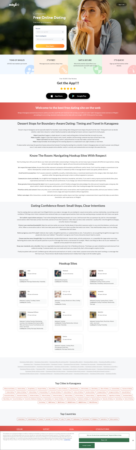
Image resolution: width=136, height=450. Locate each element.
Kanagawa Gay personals (88, 364)
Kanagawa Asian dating (41, 362)
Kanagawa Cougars (56, 364)
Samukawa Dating (127, 395)
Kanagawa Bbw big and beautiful (58, 362)
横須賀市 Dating (71, 402)
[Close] (133, 440)
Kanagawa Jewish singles (61, 366)
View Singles (50, 46)
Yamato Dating (47, 399)
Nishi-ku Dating (79, 395)
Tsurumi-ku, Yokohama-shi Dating (33, 399)
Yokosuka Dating (96, 399)
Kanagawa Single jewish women (76, 371)
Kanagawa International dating (27, 366)
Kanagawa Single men (46, 373)
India (62, 419)
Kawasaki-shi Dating (22, 395)
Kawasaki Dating (126, 392)
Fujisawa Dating (115, 388)
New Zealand (86, 419)
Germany (55, 419)
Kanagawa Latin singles (77, 366)
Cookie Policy (67, 439)
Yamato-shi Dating (58, 399)
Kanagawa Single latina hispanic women (98, 371)
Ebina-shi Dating (104, 388)
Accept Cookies (87, 445)
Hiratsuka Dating (43, 392)
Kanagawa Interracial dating (45, 366)
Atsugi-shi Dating (42, 388)
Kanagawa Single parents (81, 373)
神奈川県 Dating (93, 402)
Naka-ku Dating (68, 395)
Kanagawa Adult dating (26, 362)
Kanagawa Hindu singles (104, 364)
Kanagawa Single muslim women (63, 373)
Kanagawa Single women (97, 373)
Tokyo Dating (6, 399)
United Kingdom (32, 419)
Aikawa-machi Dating (9, 388)
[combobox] (49, 32)
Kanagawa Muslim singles (54, 369)
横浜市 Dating (61, 402)
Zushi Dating (42, 402)
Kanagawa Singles (111, 373)
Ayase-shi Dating (62, 388)
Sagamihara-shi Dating (114, 395)
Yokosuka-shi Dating (108, 399)
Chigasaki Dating (74, 388)
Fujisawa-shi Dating (127, 388)
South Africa (104, 419)
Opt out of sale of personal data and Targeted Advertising (104, 435)
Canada (41, 419)
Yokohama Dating (71, 399)
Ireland (68, 419)
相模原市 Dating (82, 402)
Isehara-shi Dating (78, 392)
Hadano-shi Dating (21, 392)
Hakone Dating (32, 392)
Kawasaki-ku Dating (9, 395)
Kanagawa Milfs (40, 369)
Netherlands (76, 419)
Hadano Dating (10, 392)
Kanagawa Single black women (106, 369)
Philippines (95, 419)
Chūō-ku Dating (84, 388)
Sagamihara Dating (101, 395)
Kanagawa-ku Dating (114, 392)
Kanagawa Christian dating (42, 364)
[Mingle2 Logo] (14, 4)
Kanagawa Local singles (110, 366)
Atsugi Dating (31, 388)
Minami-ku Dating (57, 395)
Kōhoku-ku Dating (34, 395)
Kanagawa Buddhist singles (107, 362)
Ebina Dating (94, 388)
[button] (121, 4)
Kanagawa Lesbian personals (93, 366)
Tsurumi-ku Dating (17, 399)
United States (21, 419)
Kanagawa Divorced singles (72, 364)
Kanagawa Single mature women (29, 373)
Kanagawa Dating (101, 392)
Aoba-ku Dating (21, 388)
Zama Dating (119, 399)
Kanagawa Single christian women (56, 371)
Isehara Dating (67, 392)
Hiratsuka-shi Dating (56, 392)
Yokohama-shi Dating (83, 399)
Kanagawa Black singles (91, 362)
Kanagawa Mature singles (27, 369)
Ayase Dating (52, 388)
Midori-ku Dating (46, 395)
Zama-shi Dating (129, 399)
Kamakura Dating (90, 392)
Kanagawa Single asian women (87, 369)
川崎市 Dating (51, 402)
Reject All (104, 440)
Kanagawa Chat (28, 364)
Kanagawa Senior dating (70, 369)
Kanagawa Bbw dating (76, 362)
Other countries (114, 419)
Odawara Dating (90, 395)
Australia (48, 419)
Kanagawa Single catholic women (35, 371)
